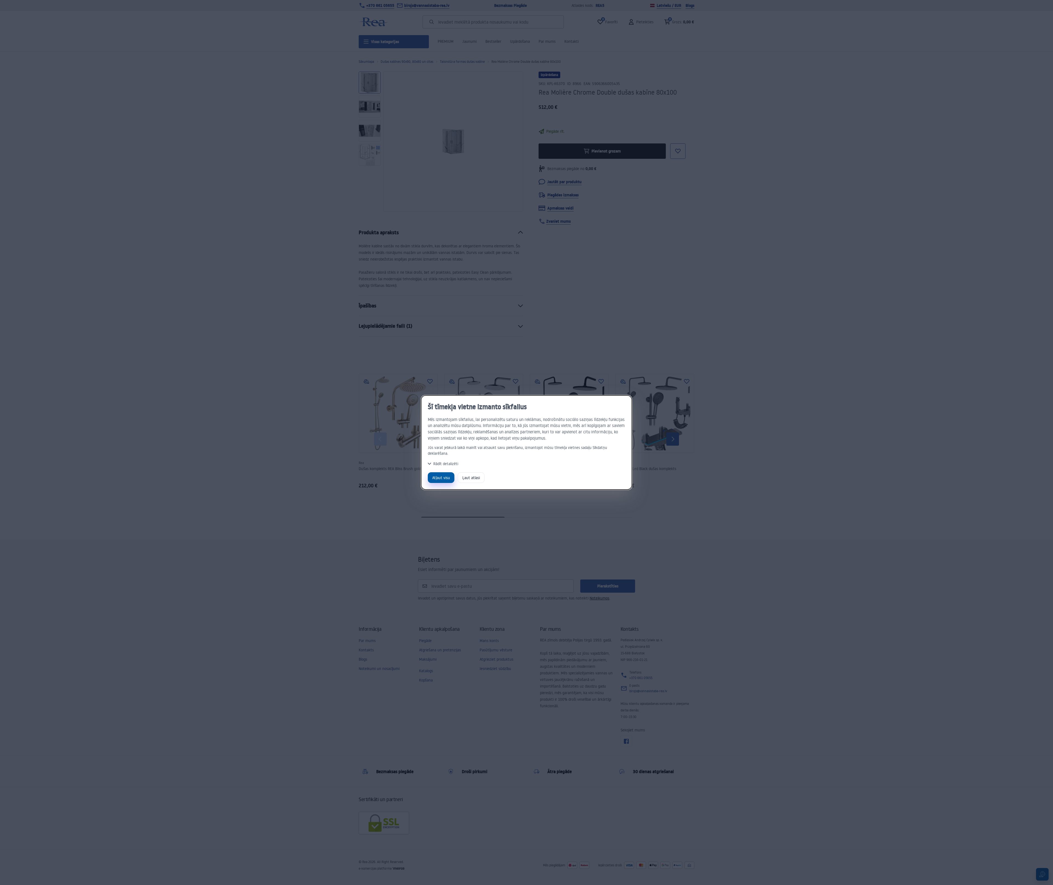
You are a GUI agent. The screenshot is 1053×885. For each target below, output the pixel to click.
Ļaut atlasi (471, 477)
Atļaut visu (441, 477)
